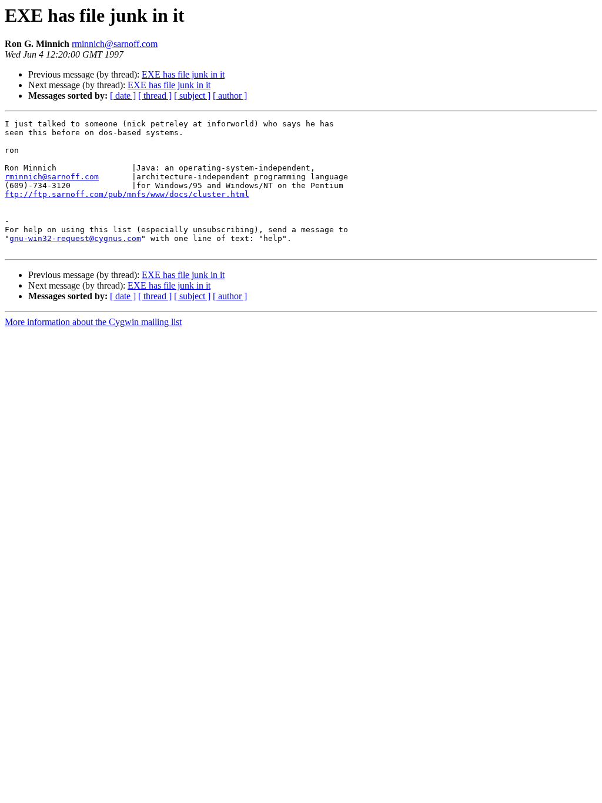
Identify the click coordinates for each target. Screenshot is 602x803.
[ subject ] (192, 96)
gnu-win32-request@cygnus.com (75, 238)
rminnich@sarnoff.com (115, 44)
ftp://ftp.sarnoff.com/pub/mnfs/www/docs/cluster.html (127, 194)
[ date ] (123, 96)
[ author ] (230, 96)
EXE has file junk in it (183, 74)
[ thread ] (155, 96)
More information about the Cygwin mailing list (93, 322)
